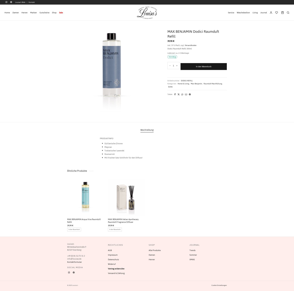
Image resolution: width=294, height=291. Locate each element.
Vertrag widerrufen (116, 268)
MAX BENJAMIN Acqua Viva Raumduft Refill (84, 220)
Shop (54, 13)
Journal (263, 13)
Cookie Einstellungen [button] (219, 285)
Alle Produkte (155, 250)
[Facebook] (175, 94)
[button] (74, 229)
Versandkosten (190, 45)
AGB (110, 250)
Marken (33, 13)
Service (231, 13)
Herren (24, 13)
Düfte (170, 86)
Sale (61, 13)
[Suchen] (288, 12)
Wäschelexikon (243, 13)
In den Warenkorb (203, 66)
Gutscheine (44, 13)
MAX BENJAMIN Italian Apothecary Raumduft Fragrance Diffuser (123, 220)
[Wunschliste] (276, 12)
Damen (16, 13)
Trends (192, 250)
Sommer (193, 255)
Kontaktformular (74, 262)
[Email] (186, 94)
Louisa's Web (20, 2)
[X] (179, 94)
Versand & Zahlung (116, 273)
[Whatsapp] (182, 94)
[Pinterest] (190, 94)
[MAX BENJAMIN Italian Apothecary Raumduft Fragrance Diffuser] (126, 197)
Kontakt (32, 2)
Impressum (113, 255)
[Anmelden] (271, 12)
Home (7, 13)
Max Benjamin (196, 83)
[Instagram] (69, 272)
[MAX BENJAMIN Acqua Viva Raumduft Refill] (86, 197)
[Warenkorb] (282, 12)
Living (255, 13)
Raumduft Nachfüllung (213, 83)
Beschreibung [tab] (147, 130)
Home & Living (183, 83)
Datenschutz (113, 259)
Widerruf (112, 264)
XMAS (192, 259)
